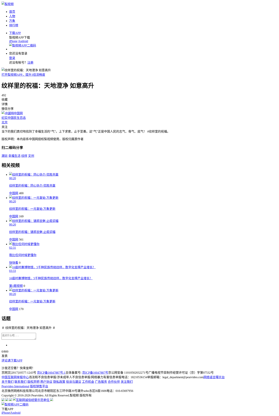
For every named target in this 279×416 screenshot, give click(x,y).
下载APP (15, 33)
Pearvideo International (15, 386)
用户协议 (46, 381)
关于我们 (8, 381)
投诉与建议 (73, 381)
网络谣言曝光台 (214, 377)
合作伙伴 (114, 381)
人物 (12, 16)
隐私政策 (59, 381)
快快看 (13, 262)
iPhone (13, 41)
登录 (12, 58)
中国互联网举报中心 (15, 377)
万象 (12, 20)
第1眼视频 (16, 285)
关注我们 (127, 381)
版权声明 (33, 381)
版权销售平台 (39, 386)
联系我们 (20, 381)
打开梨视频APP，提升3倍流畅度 (23, 74)
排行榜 (13, 25)
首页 (12, 11)
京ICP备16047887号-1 (51, 372)
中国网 (13, 193)
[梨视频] (8, 4)
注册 (30, 62)
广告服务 (101, 381)
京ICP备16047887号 (95, 372)
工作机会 (88, 381)
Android (23, 41)
